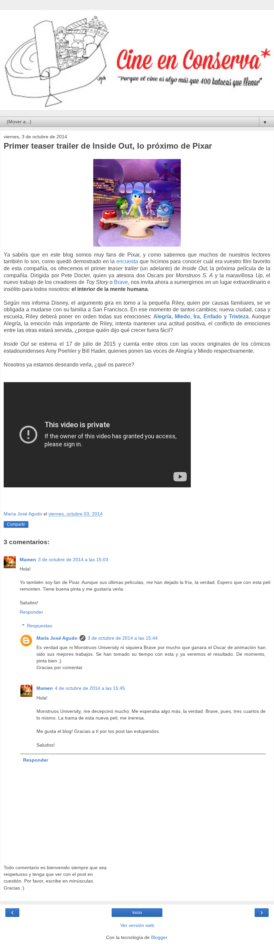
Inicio (137, 912)
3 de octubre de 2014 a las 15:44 (123, 638)
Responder (31, 612)
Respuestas (39, 625)
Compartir (16, 524)
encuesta (127, 261)
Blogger (159, 937)
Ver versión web (137, 925)
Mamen (28, 559)
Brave (121, 282)
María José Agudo (57, 638)
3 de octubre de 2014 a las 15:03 (73, 559)
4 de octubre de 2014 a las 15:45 (90, 688)
